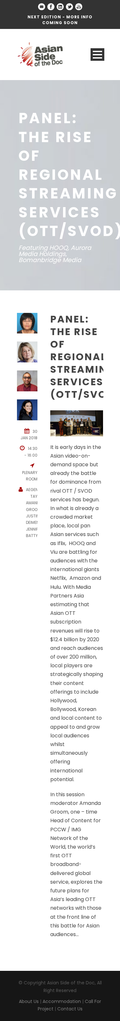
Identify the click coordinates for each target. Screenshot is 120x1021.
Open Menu (97, 54)
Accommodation (62, 1001)
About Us (29, 1001)
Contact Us (70, 1009)
